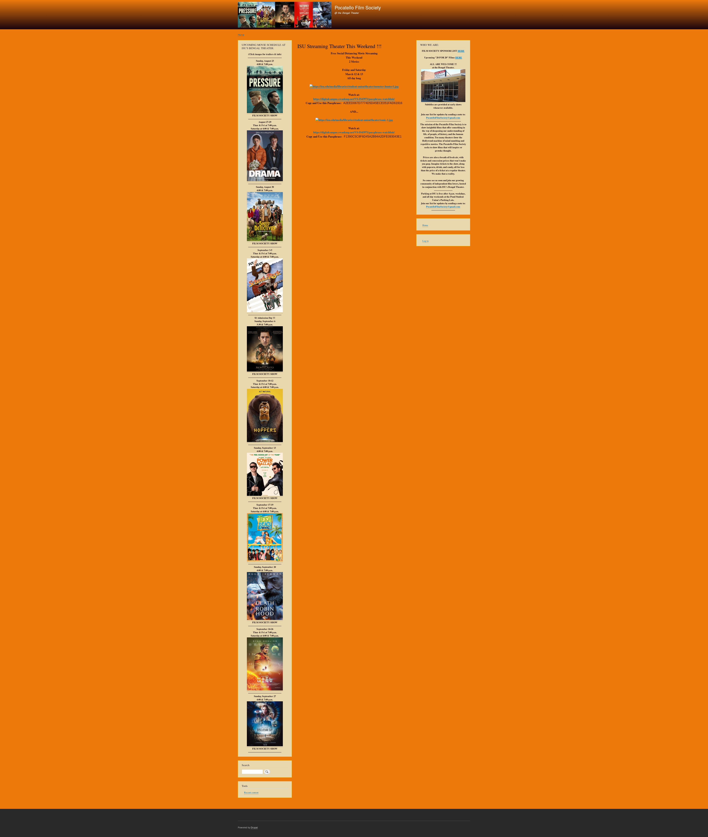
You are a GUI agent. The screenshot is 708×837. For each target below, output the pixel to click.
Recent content (251, 792)
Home (241, 34)
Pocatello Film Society (358, 7)
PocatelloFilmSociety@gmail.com (443, 117)
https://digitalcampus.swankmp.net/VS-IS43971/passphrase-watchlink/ (354, 99)
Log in (425, 240)
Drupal (254, 827)
